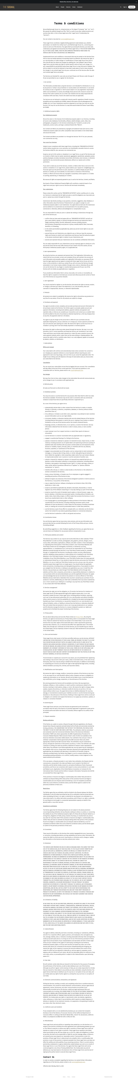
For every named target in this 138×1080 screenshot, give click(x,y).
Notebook (79, 7)
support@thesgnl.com (77, 370)
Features (68, 7)
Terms (68, 1076)
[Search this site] (121, 7)
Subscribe (131, 7)
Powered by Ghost (108, 1076)
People (62, 7)
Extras (73, 7)
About (57, 7)
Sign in (125, 7)
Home (64, 1076)
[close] (136, 2)
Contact (73, 1076)
